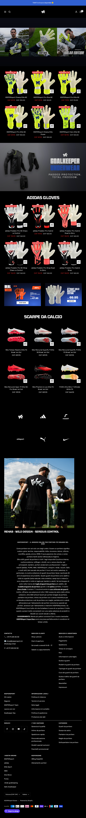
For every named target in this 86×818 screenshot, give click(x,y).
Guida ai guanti (64, 661)
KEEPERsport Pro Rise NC (43, 97)
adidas (6, 763)
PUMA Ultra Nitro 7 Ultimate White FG (69, 388)
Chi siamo (7, 697)
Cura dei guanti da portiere (68, 673)
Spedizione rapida (38, 734)
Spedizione (63, 645)
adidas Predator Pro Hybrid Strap (70, 269)
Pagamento (63, 641)
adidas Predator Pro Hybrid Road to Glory (70, 232)
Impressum (63, 687)
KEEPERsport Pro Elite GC (16, 132)
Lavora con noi (9, 709)
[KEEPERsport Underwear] (43, 167)
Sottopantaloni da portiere (68, 742)
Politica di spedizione (39, 713)
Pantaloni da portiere (66, 734)
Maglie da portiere (65, 738)
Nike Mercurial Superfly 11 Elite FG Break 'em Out (70, 351)
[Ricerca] (9, 12)
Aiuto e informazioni (66, 637)
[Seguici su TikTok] (24, 729)
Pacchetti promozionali (40, 749)
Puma (6, 779)
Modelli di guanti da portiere (69, 665)
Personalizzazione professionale (38, 740)
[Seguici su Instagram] (13, 729)
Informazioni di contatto (40, 709)
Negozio (7, 701)
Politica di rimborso (38, 697)
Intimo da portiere (38, 730)
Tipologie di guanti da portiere (70, 669)
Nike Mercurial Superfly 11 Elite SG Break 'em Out (43, 351)
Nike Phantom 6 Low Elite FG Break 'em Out (43, 388)
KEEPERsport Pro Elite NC (69, 97)
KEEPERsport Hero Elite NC (70, 132)
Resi (60, 653)
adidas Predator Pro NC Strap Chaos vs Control (16, 269)
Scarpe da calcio (65, 730)
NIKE (6, 771)
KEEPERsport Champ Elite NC (16, 97)
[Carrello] (81, 12)
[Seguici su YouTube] (19, 729)
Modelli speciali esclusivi (40, 745)
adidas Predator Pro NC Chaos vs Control (16, 232)
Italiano (24, 794)
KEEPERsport (9, 759)
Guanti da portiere (65, 726)
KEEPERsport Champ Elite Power (43, 133)
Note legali (35, 705)
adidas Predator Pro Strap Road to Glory (43, 269)
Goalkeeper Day (10, 713)
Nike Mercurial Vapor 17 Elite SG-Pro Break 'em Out (16, 388)
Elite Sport (8, 767)
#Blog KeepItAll (37, 759)
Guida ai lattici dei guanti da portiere (69, 678)
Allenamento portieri (39, 763)
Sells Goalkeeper (10, 787)
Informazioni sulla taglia (67, 657)
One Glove (8, 775)
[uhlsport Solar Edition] (43, 42)
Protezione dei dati (38, 717)
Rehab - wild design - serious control (31, 531)
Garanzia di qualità (38, 726)
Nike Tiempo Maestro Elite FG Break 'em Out (16, 351)
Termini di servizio (38, 701)
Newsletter (63, 683)
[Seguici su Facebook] (7, 729)
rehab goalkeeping (11, 783)
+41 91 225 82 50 (13, 637)
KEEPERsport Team (11, 705)
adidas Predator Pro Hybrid (43, 231)
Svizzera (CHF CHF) (12, 794)
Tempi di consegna (65, 649)
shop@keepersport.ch (15, 641)
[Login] (76, 12)
